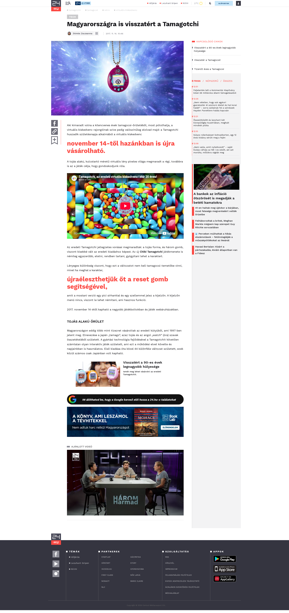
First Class (107, 575)
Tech (72, 16)
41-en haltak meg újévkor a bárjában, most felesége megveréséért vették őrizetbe (217, 211)
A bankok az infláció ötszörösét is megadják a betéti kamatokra (214, 198)
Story (133, 563)
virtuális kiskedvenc (126, 10)
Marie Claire (136, 581)
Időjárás (153, 3)
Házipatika (135, 557)
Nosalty (105, 581)
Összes (227, 80)
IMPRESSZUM (171, 569)
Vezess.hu (106, 569)
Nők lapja (135, 575)
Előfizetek (224, 3)
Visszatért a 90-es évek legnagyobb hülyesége (142, 365)
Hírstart (105, 563)
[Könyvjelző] (54, 140)
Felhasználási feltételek (178, 575)
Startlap (105, 557)
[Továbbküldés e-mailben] (54, 131)
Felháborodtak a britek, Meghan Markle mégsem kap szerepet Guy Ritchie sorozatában (215, 224)
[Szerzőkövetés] (96, 33)
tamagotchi (75, 10)
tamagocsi (92, 10)
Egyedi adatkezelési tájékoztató (182, 581)
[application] (125, 482)
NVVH (185, 3)
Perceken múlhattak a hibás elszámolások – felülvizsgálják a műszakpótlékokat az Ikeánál (214, 237)
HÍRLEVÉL (169, 563)
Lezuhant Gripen (170, 3)
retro (107, 10)
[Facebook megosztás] (54, 123)
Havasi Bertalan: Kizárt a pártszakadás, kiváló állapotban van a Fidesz (216, 250)
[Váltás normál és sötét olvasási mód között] (210, 3)
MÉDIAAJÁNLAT (172, 593)
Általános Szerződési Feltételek (182, 587)
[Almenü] (68, 3)
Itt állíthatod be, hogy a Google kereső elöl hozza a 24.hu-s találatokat (129, 399)
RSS (167, 557)
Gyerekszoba (137, 569)
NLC (103, 587)
